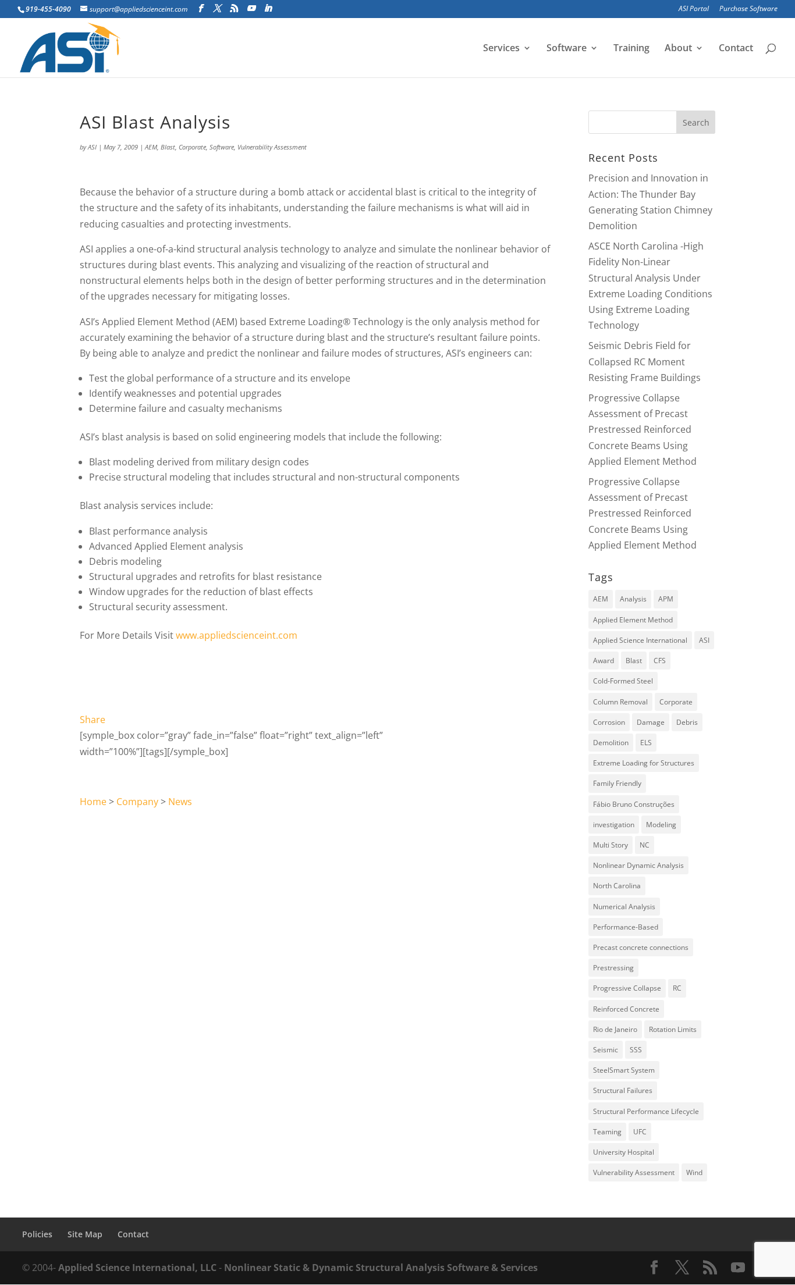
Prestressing (613, 968)
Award (603, 660)
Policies (37, 1234)
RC (677, 988)
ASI (92, 147)
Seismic (605, 1050)
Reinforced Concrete (626, 1009)
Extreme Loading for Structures (643, 763)
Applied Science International (640, 640)
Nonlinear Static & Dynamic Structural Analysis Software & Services (381, 1267)
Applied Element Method (633, 620)
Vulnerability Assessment (272, 147)
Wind (694, 1172)
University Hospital (623, 1152)
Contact (736, 49)
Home (93, 801)
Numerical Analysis (624, 907)
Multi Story (610, 845)
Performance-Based (625, 927)
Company (137, 801)
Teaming (607, 1132)
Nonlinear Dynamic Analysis (638, 865)
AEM (151, 147)
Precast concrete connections (640, 947)
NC (645, 845)
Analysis (633, 599)
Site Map (85, 1234)
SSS (636, 1050)
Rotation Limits (673, 1029)
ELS (646, 742)
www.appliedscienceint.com (236, 635)
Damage (651, 722)
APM (665, 599)
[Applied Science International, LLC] (298, 635)
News (180, 801)
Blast (168, 147)
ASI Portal (694, 9)
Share (92, 719)
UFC (640, 1132)
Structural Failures (622, 1090)
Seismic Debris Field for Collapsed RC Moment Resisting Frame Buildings (644, 361)
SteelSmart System (624, 1070)
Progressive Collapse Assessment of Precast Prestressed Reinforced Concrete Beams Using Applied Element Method (642, 429)
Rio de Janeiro (615, 1029)
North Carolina (617, 886)
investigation (613, 825)
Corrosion (609, 722)
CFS (660, 660)
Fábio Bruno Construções (634, 804)
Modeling (661, 825)
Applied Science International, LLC (137, 1267)
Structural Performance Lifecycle (646, 1111)
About (678, 49)
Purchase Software (748, 9)
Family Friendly (617, 783)
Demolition (611, 742)
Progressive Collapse (627, 988)
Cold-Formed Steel (623, 681)
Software (566, 49)
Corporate (192, 147)
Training (631, 49)
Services (501, 49)
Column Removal (620, 702)
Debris (687, 722)
